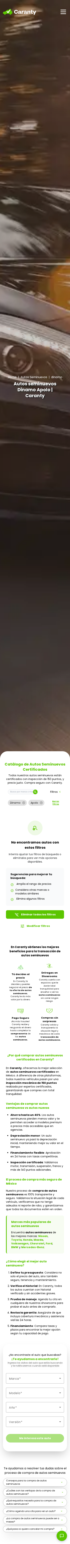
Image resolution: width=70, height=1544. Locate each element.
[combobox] (35, 1378)
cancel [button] (23, 802)
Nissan (43, 1236)
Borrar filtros (55, 803)
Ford (49, 1243)
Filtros (56, 792)
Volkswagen (20, 1243)
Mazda (38, 1240)
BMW (14, 1247)
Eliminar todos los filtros (35, 914)
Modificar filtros (35, 926)
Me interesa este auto (35, 1438)
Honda (27, 1240)
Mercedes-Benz (32, 1247)
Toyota (16, 1240)
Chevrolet (37, 1243)
